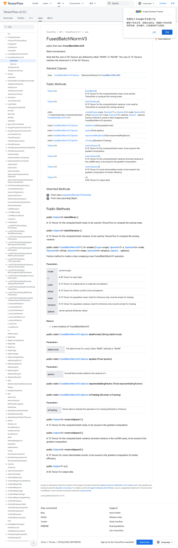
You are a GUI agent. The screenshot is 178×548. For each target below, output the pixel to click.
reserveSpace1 (92, 145)
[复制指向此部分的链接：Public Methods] (69, 84)
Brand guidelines (116, 526)
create (88, 112)
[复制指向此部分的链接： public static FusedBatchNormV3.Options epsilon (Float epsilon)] (115, 359)
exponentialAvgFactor (95, 135)
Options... (133, 115)
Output (51, 91)
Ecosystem (75, 3)
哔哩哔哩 (45, 526)
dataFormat (90, 125)
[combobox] (120, 3)
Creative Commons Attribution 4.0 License (116, 485)
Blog (43, 513)
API (58, 3)
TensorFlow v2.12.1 (15, 12)
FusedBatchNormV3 (110, 75)
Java (40, 18)
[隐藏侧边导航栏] (33, 543)
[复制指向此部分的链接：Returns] (56, 321)
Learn (45, 3)
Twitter (44, 522)
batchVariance (91, 101)
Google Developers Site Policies (101, 488)
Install (35, 3)
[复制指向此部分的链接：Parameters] (60, 264)
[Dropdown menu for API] (63, 3)
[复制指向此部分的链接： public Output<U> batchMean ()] (81, 217)
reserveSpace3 (92, 167)
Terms (43, 542)
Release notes (115, 517)
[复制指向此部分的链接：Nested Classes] (69, 68)
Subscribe (144, 542)
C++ (31, 18)
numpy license (85, 491)
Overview (8, 18)
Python (21, 18)
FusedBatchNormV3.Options (66, 75)
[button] (18, 37)
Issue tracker (115, 513)
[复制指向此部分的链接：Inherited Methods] (73, 189)
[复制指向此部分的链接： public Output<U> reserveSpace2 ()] (86, 433)
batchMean (90, 91)
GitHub (163, 3)
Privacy (52, 542)
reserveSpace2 (92, 156)
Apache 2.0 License (64, 488)
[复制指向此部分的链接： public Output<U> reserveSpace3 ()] (86, 449)
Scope (94, 112)
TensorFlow (51, 32)
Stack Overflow (116, 522)
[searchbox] (18, 27)
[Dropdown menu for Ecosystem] (83, 3)
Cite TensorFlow (116, 530)
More (49, 18)
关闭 (154, 32)
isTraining (89, 140)
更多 (91, 3)
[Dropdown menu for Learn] (51, 3)
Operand (107, 112)
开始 (167, 32)
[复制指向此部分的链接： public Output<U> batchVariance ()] (85, 230)
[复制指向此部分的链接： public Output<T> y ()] (71, 466)
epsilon (88, 130)
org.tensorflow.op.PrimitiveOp (76, 195)
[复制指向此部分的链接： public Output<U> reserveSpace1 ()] (86, 419)
